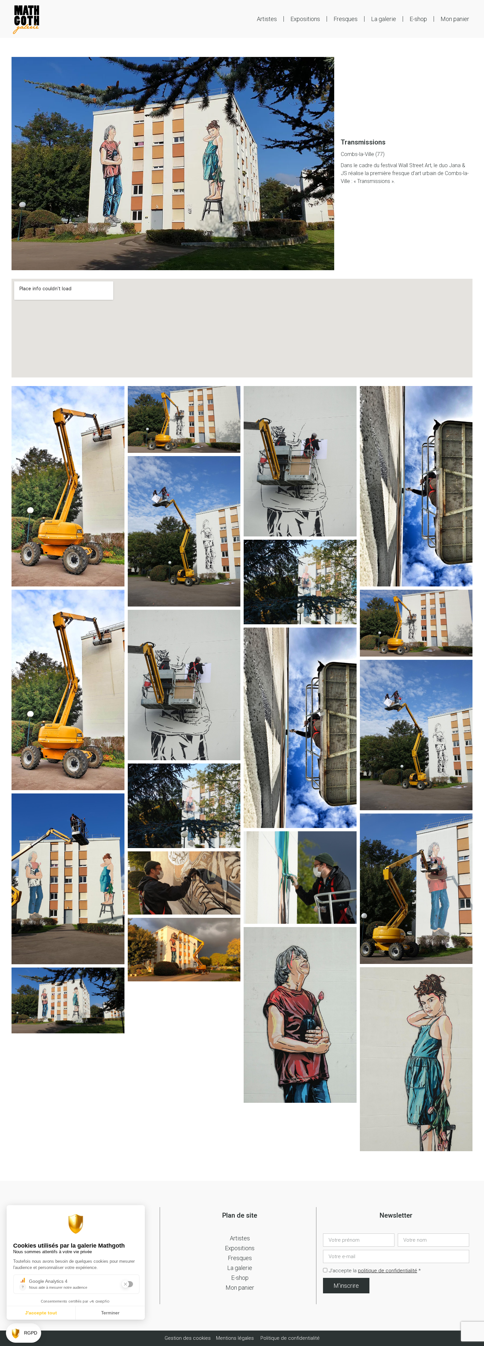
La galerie (383, 18)
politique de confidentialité (387, 1271)
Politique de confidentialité (290, 1338)
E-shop (418, 18)
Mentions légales (235, 1338)
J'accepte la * (375, 1271)
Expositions (305, 18)
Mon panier (455, 18)
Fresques (346, 18)
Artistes (267, 18)
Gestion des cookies (188, 1338)
